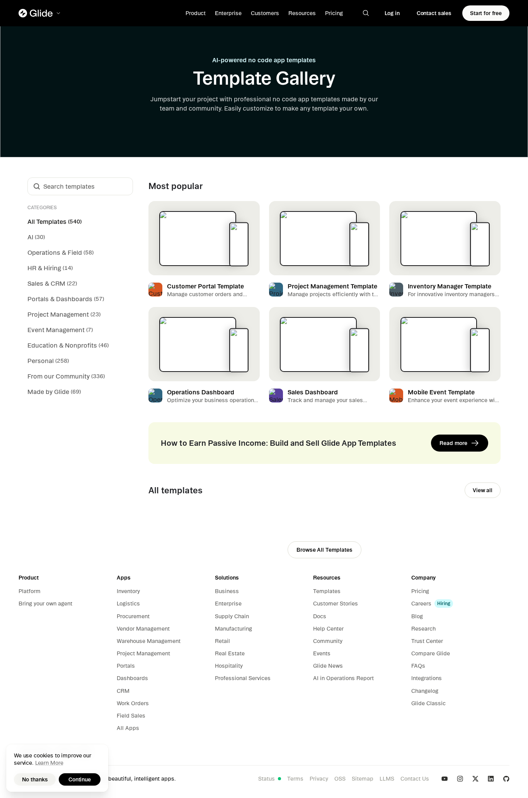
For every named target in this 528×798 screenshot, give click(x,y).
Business (227, 591)
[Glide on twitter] (475, 779)
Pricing (334, 13)
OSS (340, 779)
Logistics (128, 603)
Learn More (49, 763)
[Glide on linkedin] (491, 779)
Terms (295, 779)
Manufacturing (233, 629)
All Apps (128, 728)
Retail (222, 641)
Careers (421, 603)
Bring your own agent (45, 603)
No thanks (35, 779)
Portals (126, 666)
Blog (417, 616)
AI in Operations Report (343, 678)
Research (423, 629)
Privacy (319, 779)
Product (196, 13)
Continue (79, 779)
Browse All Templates (324, 550)
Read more (453, 443)
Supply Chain (232, 616)
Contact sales (434, 13)
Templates (327, 591)
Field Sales (131, 716)
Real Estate (230, 653)
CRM (123, 691)
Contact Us (414, 779)
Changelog (424, 691)
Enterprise (228, 13)
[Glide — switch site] (40, 13)
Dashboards (132, 678)
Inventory (128, 591)
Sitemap (362, 779)
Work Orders (133, 703)
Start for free (486, 13)
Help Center (328, 629)
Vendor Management (143, 629)
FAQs (418, 666)
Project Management (143, 653)
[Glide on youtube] (444, 779)
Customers (265, 13)
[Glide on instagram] (460, 779)
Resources (302, 13)
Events (321, 653)
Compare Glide (430, 653)
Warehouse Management (149, 641)
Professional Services (243, 678)
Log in (392, 13)
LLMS (387, 779)
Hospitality (229, 666)
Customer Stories (335, 603)
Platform (30, 591)
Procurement (133, 616)
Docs (319, 616)
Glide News (328, 666)
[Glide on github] (506, 779)
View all (482, 490)
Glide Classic (428, 703)
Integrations (426, 678)
